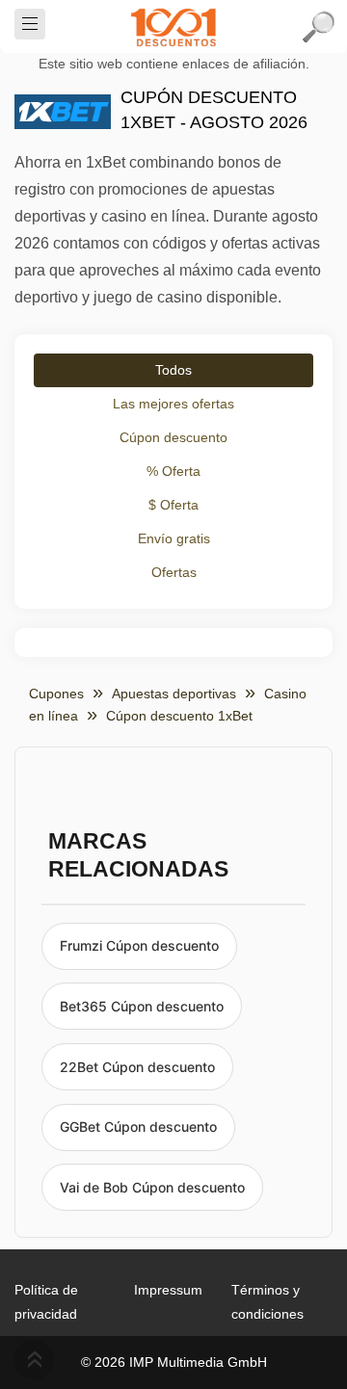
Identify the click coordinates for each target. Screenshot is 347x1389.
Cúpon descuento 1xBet (179, 715)
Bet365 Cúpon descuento (142, 1006)
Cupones (56, 693)
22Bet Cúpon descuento (137, 1067)
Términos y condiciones (267, 1302)
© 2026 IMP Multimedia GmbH (174, 1362)
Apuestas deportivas (174, 693)
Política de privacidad (46, 1302)
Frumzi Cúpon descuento (139, 945)
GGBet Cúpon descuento (138, 1126)
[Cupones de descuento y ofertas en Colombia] (173, 27)
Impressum (168, 1289)
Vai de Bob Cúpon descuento (152, 1187)
